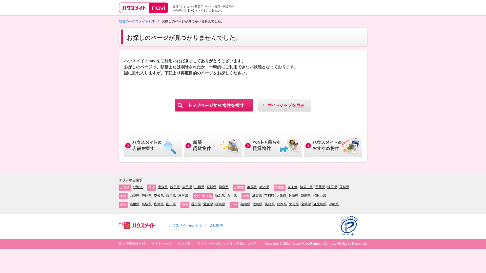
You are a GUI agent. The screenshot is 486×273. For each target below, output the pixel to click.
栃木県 (264, 187)
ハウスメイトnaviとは (185, 225)
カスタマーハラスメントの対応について (226, 243)
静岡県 (147, 195)
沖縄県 (334, 204)
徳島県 (220, 204)
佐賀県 (257, 204)
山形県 (199, 187)
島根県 (134, 204)
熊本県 (282, 204)
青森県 (163, 187)
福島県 (224, 187)
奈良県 (306, 195)
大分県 (294, 204)
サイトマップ (161, 243)
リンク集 (184, 243)
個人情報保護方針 (132, 243)
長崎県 (270, 204)
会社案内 (216, 225)
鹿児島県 (320, 204)
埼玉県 (332, 187)
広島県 (159, 204)
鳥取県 (147, 204)
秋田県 (175, 187)
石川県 (232, 195)
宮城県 (211, 187)
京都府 (269, 195)
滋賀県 (257, 195)
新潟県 (220, 195)
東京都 (292, 187)
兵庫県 (293, 195)
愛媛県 (208, 204)
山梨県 (134, 195)
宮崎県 (306, 204)
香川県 (196, 204)
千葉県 (320, 187)
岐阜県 (171, 195)
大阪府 (281, 195)
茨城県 (344, 187)
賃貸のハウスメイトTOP (137, 21)
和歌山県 (319, 195)
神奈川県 (306, 187)
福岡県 (245, 204)
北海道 (138, 187)
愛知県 (159, 195)
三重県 (183, 195)
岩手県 (187, 187)
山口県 (171, 204)
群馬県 (252, 187)
